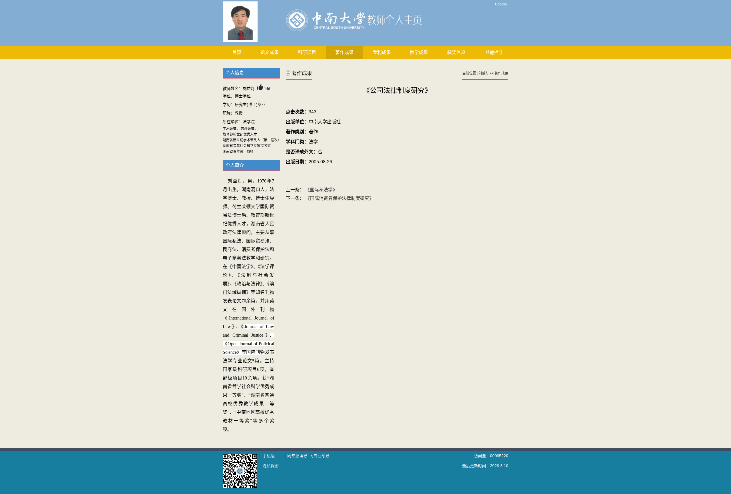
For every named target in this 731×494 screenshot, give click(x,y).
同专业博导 (297, 455)
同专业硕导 (320, 455)
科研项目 (307, 52)
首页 (236, 52)
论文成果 (269, 52)
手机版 (269, 455)
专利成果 (382, 52)
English (501, 4)
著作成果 (344, 52)
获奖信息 (456, 52)
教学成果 (419, 52)
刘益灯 (484, 73)
